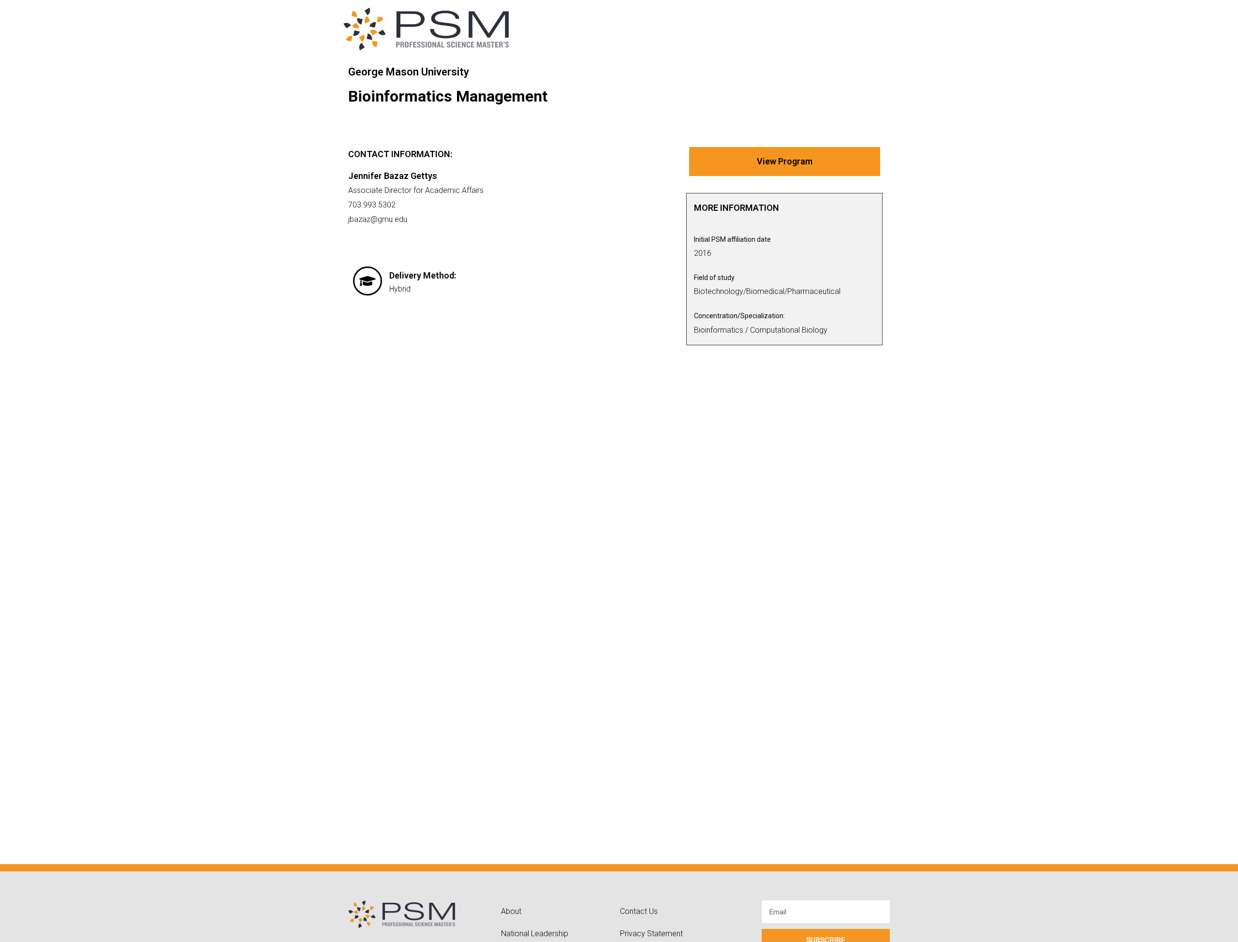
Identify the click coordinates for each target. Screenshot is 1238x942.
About (511, 911)
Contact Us (639, 911)
